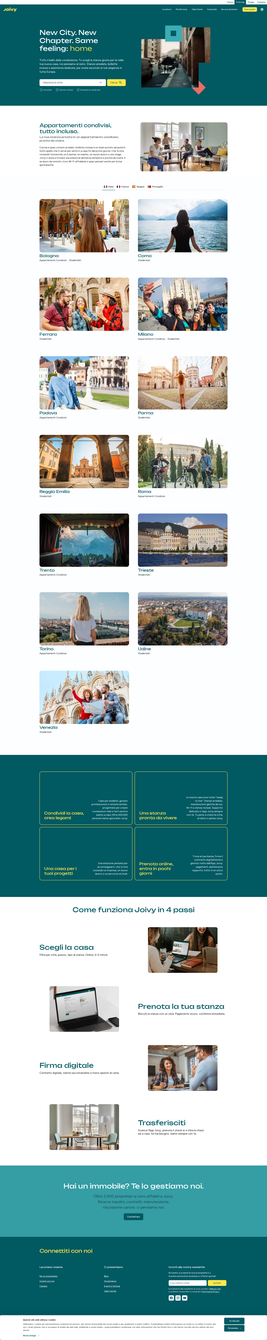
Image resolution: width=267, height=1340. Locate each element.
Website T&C (215, 1289)
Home (230, 2)
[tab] (108, 187)
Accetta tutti (234, 1321)
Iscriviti (217, 1283)
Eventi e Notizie (112, 1286)
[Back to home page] (10, 9)
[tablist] (133, 187)
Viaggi (251, 2)
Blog (106, 1276)
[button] (85, 798)
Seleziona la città (52, 82)
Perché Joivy (181, 9)
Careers (43, 1286)
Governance (110, 1281)
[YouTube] (184, 1298)
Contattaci (133, 1216)
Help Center (197, 9)
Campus (261, 2)
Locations (166, 9)
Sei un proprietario (229, 9)
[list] (133, 466)
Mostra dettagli (29, 1336)
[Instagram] (178, 1298)
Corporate (212, 9)
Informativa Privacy (210, 1291)
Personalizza (233, 1328)
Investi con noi (46, 1281)
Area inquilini (249, 9)
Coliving (240, 2)
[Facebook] (171, 1298)
